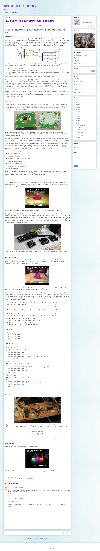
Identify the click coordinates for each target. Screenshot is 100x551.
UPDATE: (76, 92)
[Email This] (26, 478)
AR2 (75, 79)
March (79, 135)
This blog (76, 60)
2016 (77, 123)
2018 (77, 118)
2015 (77, 138)
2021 (77, 112)
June (78, 127)
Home (6, 12)
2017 (77, 121)
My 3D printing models (80, 55)
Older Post (66, 533)
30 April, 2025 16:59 (20, 499)
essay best (11, 488)
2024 (77, 105)
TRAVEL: (76, 90)
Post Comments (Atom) (41, 538)
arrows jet (11, 499)
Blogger (53, 548)
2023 (77, 107)
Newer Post (8, 533)
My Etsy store (78, 63)
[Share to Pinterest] (32, 478)
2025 (77, 102)
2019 (77, 116)
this (60, 260)
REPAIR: (76, 84)
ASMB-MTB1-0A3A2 (48, 76)
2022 (77, 109)
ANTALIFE (85, 20)
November (80, 125)
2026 (77, 100)
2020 (77, 114)
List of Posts (14, 12)
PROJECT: (76, 81)
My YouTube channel (80, 58)
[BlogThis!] (28, 478)
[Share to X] (29, 478)
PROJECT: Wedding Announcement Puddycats (82, 131)
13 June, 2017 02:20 (20, 488)
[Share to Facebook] (31, 478)
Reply (9, 494)
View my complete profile (88, 26)
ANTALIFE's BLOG (20, 6)
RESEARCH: (77, 87)
